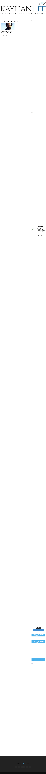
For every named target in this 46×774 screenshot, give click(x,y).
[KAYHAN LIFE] (23, 8)
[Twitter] (42, 1)
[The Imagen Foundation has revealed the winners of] (35, 417)
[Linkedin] (38, 1)
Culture (16, 16)
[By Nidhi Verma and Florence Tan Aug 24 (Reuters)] (35, 562)
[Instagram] (36, 1)
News (13, 16)
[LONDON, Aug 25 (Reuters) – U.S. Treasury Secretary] (35, 289)
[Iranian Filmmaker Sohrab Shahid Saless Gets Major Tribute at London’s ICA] (7, 26)
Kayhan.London (34, 16)
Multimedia (21, 16)
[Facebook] (34, 1)
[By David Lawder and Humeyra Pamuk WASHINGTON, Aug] (42, 542)
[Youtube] (44, 1)
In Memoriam (27, 16)
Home (10, 16)
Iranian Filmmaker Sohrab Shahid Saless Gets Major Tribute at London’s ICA (6, 33)
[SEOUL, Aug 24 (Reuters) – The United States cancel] (42, 446)
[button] (43, 16)
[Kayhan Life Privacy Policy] (37, 772)
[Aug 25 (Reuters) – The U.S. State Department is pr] (42, 315)
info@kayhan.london (25, 763)
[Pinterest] (40, 1)
